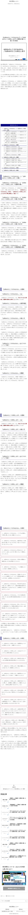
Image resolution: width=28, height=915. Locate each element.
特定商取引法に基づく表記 (7, 911)
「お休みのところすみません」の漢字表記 (13, 148)
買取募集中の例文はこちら (14, 888)
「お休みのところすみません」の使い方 (13, 150)
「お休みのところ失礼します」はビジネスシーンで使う (15, 163)
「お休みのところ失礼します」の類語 (13, 165)
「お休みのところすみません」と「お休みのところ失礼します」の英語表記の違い (15, 142)
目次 (13, 125)
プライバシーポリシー (20, 911)
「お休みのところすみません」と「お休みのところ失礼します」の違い (14, 129)
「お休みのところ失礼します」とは (12, 158)
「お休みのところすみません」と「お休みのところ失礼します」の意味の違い (15, 132)
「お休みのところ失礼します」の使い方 (13, 160)
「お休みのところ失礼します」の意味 (11, 157)
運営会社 (21, 909)
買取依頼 (7, 909)
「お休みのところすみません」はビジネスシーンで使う (15, 152)
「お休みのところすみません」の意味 (11, 144)
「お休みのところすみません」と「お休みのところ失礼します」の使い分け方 (15, 138)
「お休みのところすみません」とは (12, 146)
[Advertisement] (14, 20)
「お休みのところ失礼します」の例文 (11, 170)
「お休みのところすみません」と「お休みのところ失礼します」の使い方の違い (15, 135)
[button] (26, 901)
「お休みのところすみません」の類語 (13, 154)
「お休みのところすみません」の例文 (11, 167)
